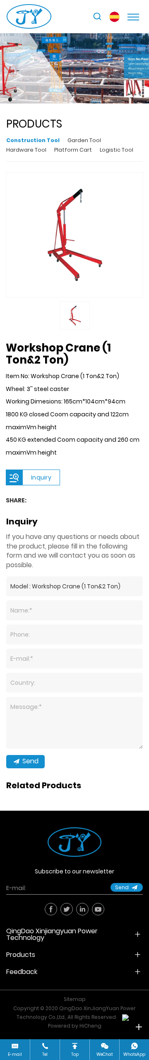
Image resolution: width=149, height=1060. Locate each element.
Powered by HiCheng (74, 1026)
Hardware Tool (26, 149)
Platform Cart (73, 149)
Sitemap (75, 999)
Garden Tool (84, 140)
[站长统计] (125, 1017)
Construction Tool (33, 140)
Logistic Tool (116, 149)
